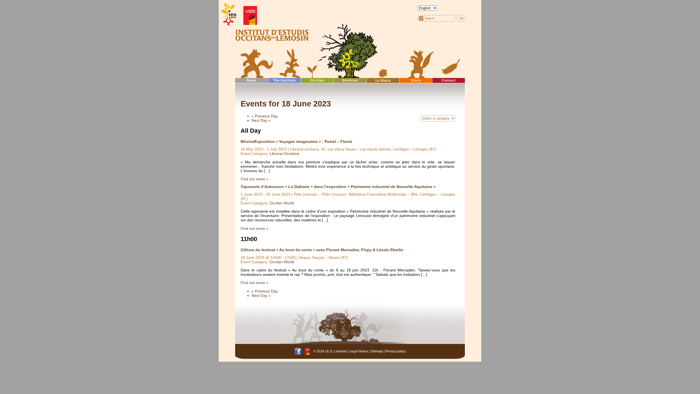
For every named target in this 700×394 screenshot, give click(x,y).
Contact (449, 80)
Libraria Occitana (284, 153)
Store (416, 80)
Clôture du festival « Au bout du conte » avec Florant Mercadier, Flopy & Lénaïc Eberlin (322, 250)
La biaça (383, 80)
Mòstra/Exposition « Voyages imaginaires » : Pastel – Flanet (296, 141)
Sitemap (377, 351)
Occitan (317, 80)
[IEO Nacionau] (272, 34)
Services (350, 80)
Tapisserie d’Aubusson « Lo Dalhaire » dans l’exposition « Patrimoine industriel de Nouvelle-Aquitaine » (338, 186)
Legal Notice (358, 351)
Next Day (261, 120)
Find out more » (254, 179)
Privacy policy (395, 351)
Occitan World (282, 203)
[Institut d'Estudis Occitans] (228, 14)
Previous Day (265, 116)
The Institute (284, 80)
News (251, 80)
